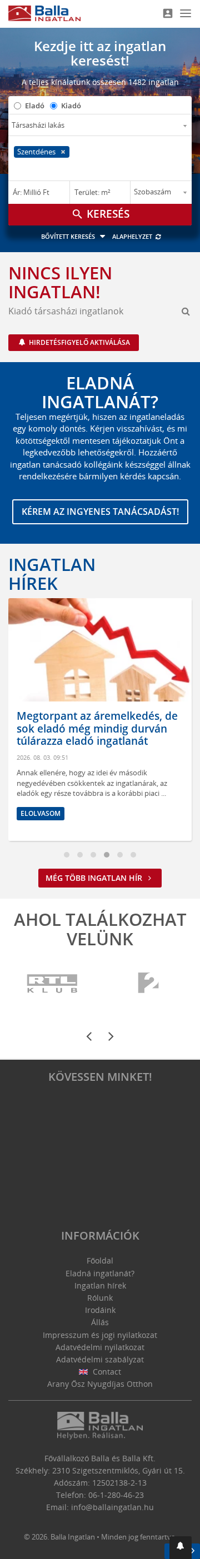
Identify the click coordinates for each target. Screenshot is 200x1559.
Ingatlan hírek (52, 574)
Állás (100, 1322)
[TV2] (148, 984)
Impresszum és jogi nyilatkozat (100, 1335)
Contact (106, 1371)
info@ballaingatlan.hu (112, 1507)
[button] (180, 1547)
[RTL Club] (53, 984)
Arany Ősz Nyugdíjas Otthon (100, 1383)
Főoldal (100, 1260)
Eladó (34, 106)
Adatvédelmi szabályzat (100, 1359)
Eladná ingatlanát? (100, 1273)
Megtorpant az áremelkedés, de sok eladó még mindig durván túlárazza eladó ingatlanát (97, 729)
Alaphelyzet (133, 236)
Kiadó (71, 106)
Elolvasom (41, 813)
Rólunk (100, 1297)
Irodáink (100, 1310)
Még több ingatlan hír (95, 878)
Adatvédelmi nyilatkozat (100, 1347)
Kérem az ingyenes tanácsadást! (100, 511)
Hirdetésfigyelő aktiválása (78, 342)
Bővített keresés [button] (69, 236)
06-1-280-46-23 (116, 1495)
